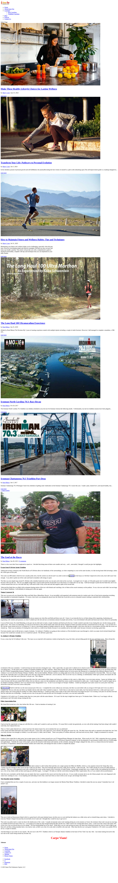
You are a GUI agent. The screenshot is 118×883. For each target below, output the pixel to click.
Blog (5, 15)
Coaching (7, 10)
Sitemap (6, 854)
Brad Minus (6, 327)
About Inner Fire (9, 9)
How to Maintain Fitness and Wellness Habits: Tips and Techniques (32, 239)
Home (6, 7)
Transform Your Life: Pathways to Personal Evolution (26, 162)
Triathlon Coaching (13, 14)
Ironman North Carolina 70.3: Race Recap (21, 401)
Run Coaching (12, 12)
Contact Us (7, 19)
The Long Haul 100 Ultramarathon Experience (23, 323)
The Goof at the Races (11, 557)
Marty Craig (6, 93)
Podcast (6, 17)
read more (4, 96)
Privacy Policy (8, 856)
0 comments (22, 561)
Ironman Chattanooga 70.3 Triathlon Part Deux (23, 478)
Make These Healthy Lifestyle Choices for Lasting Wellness (29, 89)
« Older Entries (5, 490)
